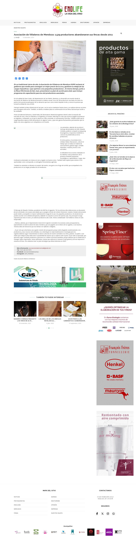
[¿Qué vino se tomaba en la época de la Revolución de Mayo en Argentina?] (102, 159)
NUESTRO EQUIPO (20, 28)
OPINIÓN (96, 22)
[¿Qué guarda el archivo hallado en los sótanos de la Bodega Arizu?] (102, 124)
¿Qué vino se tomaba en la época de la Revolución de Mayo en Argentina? (122, 159)
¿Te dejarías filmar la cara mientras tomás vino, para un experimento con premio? (122, 147)
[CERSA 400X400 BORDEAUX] (115, 181)
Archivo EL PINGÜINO (116, 114)
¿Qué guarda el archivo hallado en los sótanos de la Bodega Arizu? (122, 123)
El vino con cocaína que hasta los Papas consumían (122, 169)
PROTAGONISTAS (30, 22)
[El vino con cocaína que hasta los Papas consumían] (102, 171)
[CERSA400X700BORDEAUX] (115, 341)
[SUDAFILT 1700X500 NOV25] (50, 267)
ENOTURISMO (84, 22)
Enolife (17, 37)
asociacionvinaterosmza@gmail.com (40, 248)
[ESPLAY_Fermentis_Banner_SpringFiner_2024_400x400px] (115, 224)
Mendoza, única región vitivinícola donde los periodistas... (50, 320)
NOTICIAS (17, 22)
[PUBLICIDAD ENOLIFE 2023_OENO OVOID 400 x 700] (115, 42)
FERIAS (64, 22)
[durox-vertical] (116, 267)
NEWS (15, 31)
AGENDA (73, 22)
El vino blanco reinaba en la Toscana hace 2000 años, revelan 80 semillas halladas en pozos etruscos (122, 135)
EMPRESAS (106, 22)
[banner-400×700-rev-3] (115, 412)
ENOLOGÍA (43, 22)
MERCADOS (54, 22)
